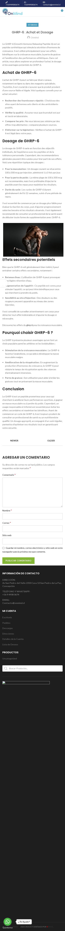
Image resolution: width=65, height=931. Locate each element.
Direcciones (8, 633)
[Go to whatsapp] (8, 922)
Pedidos (6, 623)
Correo (6, 522)
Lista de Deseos (10, 644)
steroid (32, 25)
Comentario (9, 474)
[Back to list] (32, 440)
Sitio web (7, 535)
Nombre (7, 510)
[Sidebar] (4, 283)
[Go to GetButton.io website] (8, 928)
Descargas (7, 628)
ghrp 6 (29, 325)
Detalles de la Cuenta (13, 639)
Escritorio (7, 617)
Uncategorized (9, 658)
